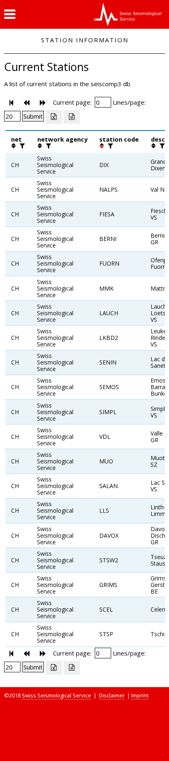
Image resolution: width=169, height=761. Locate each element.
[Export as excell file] (54, 117)
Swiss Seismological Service (56, 695)
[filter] (21, 146)
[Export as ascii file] (72, 117)
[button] (9, 14)
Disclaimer (112, 695)
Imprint (139, 695)
